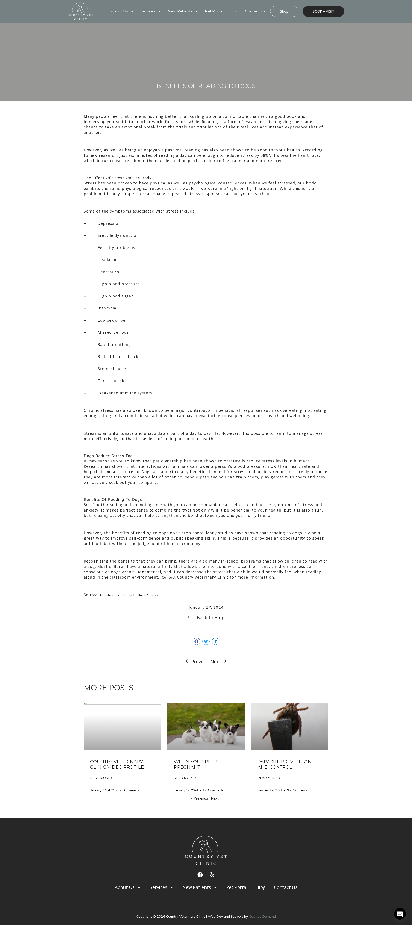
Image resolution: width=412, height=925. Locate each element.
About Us (119, 11)
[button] (196, 641)
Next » (216, 798)
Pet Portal (214, 11)
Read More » (101, 778)
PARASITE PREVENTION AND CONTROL (285, 764)
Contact (169, 577)
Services (148, 11)
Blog (234, 11)
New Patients (180, 11)
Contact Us (255, 11)
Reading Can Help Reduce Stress (129, 595)
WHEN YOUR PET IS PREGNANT (196, 764)
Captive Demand (262, 916)
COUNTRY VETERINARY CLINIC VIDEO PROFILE (117, 764)
